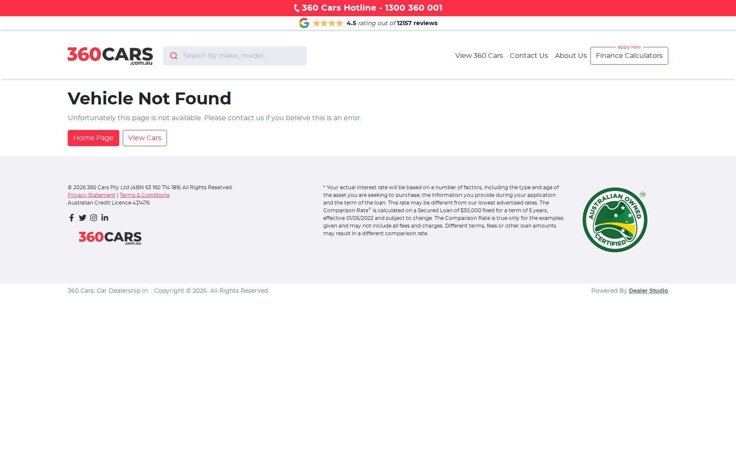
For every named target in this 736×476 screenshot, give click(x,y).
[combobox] (235, 55)
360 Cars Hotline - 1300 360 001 (372, 8)
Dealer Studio (648, 291)
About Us (571, 55)
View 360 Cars (479, 55)
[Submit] (173, 55)
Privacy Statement (91, 195)
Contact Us (529, 55)
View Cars (144, 138)
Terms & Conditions (145, 195)
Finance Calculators (629, 55)
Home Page (93, 138)
